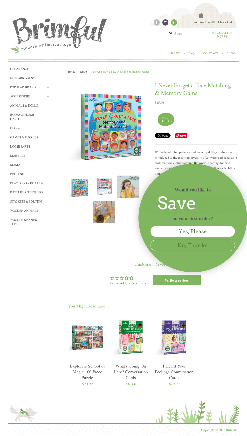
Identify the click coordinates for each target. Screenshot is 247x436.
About (174, 53)
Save (183, 135)
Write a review (177, 280)
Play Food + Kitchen (26, 183)
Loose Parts (20, 146)
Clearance (19, 69)
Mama (15, 165)
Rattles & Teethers (26, 192)
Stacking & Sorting (26, 201)
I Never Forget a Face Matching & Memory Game (120, 71)
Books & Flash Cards (22, 116)
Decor (15, 128)
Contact (210, 53)
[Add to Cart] (165, 119)
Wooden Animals (24, 210)
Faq (191, 53)
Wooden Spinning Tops (24, 222)
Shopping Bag (203, 22)
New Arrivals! (22, 78)
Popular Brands (29, 87)
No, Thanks (193, 245)
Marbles (17, 155)
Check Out (225, 22)
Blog (231, 53)
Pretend (17, 174)
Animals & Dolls (24, 105)
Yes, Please (193, 231)
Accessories (29, 96)
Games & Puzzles (24, 137)
